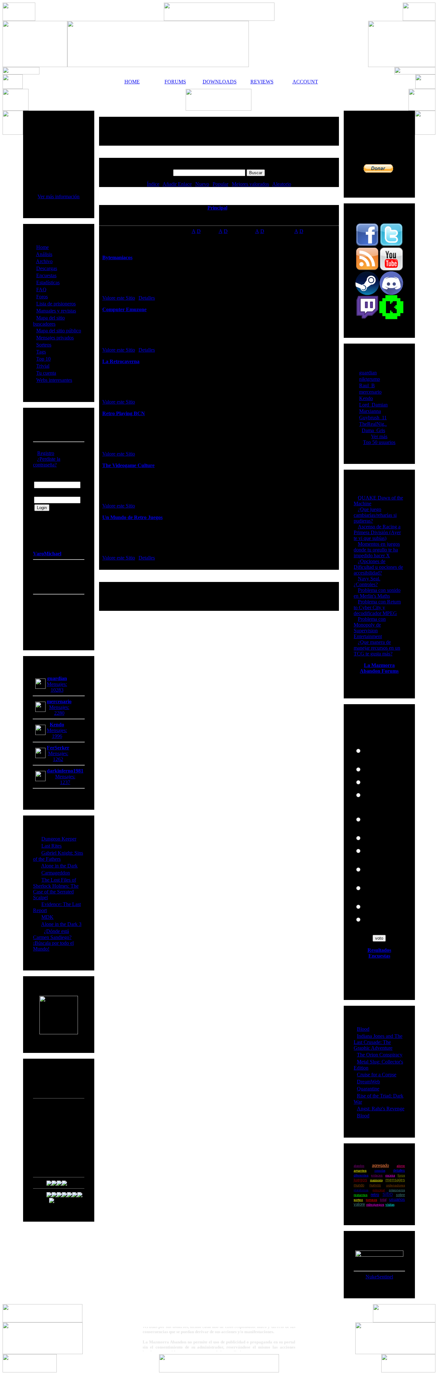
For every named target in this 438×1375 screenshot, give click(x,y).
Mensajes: (57, 684)
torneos (371, 1199)
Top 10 (43, 359)
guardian (368, 372)
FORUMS (175, 81)
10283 (57, 690)
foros (401, 1175)
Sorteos (43, 344)
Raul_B (367, 385)
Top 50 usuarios (379, 442)
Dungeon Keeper (58, 838)
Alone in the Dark (59, 865)
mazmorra (376, 1180)
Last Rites (51, 846)
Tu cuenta (46, 373)
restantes (360, 1195)
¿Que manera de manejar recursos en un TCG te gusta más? (377, 647)
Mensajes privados (55, 337)
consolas (380, 1170)
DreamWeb (368, 1081)
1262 (58, 759)
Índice (153, 184)
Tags (41, 351)
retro (375, 1194)
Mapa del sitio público (58, 330)
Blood (363, 1029)
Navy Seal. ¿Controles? (367, 581)
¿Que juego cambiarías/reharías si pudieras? (375, 515)
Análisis (44, 254)
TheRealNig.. (373, 424)
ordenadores (395, 1185)
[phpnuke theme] (219, 1370)
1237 (65, 782)
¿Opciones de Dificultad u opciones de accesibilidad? (378, 567)
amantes (360, 1170)
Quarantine (368, 1088)
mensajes (395, 1179)
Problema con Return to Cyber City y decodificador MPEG (377, 607)
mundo (359, 1185)
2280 (59, 713)
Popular (220, 184)
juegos (360, 1179)
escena (390, 1175)
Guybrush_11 (373, 417)
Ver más (379, 436)
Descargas (46, 268)
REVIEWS (262, 81)
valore (359, 1204)
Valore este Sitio (118, 298)
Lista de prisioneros (56, 303)
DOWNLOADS (219, 81)
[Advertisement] (219, 131)
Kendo (366, 398)
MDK (47, 917)
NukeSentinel (379, 1276)
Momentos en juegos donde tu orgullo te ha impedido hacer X (377, 549)
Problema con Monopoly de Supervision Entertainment (370, 627)
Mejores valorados (250, 184)
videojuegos (375, 1204)
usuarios (397, 1199)
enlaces (377, 1175)
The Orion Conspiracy (379, 1054)
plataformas (361, 1190)
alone (401, 1165)
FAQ (41, 289)
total (383, 1199)
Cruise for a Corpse (376, 1074)
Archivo (44, 261)
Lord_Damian (373, 404)
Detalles (147, 298)
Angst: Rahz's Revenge (380, 1108)
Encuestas (46, 275)
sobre (400, 1195)
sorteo (358, 1199)
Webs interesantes (54, 380)
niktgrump (369, 379)
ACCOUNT (305, 81)
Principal (217, 207)
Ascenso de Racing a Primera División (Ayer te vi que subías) (377, 532)
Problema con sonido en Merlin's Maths (377, 593)
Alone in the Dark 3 (61, 924)
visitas (389, 1204)
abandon (359, 1165)
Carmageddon (55, 872)
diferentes (361, 1175)
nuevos (375, 1185)
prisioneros (397, 1190)
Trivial (42, 366)
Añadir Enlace (177, 184)
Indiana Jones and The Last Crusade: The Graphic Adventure (378, 1042)
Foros (42, 296)
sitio (388, 1194)
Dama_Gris (373, 430)
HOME (132, 81)
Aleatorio (281, 184)
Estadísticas (48, 282)
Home (42, 247)
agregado (380, 1165)
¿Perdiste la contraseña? (46, 461)
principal (379, 1190)
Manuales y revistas (56, 310)
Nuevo (202, 184)
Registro (45, 453)
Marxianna (370, 411)
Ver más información (59, 196)
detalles (399, 1170)
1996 (57, 736)
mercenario (370, 392)
